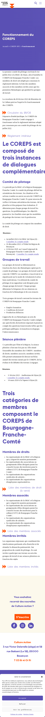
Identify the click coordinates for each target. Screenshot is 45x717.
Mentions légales (28, 714)
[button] (42, 677)
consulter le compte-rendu (19, 378)
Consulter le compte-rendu (17, 242)
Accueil (5, 46)
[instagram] (22, 625)
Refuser (22, 704)
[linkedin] (31, 625)
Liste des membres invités (23, 566)
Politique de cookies (16, 714)
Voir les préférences (22, 710)
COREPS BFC (15, 46)
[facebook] (14, 625)
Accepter (22, 698)
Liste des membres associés (24, 531)
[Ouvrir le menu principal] (40, 3)
